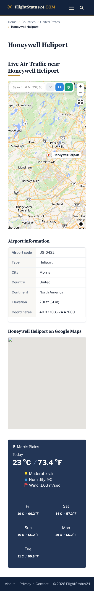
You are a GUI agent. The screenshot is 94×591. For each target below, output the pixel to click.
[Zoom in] (80, 86)
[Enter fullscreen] (80, 101)
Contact (42, 584)
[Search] (82, 8)
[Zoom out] (80, 93)
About (10, 584)
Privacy (25, 584)
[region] (47, 155)
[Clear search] (50, 87)
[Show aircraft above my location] (69, 87)
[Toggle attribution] (81, 224)
